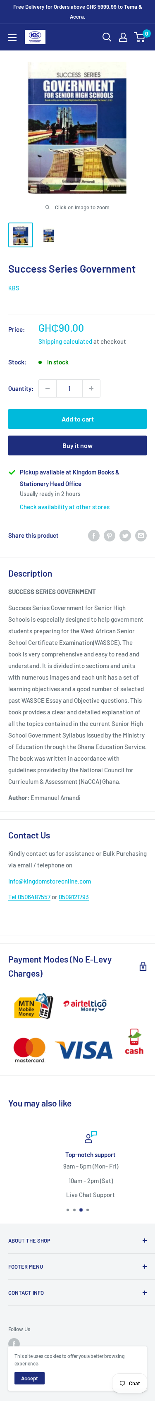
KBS (13, 288)
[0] (140, 37)
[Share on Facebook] (94, 535)
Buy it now (77, 445)
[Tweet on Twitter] (125, 535)
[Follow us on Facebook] (14, 1344)
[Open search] (107, 37)
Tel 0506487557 (29, 896)
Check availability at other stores (65, 506)
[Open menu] (12, 37)
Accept (29, 1378)
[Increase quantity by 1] (91, 388)
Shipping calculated (65, 341)
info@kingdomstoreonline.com (49, 881)
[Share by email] (141, 535)
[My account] (123, 37)
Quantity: (20, 388)
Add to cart (78, 419)
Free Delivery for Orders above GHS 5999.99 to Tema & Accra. (77, 11)
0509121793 (74, 896)
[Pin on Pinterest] (109, 535)
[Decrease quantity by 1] (47, 388)
